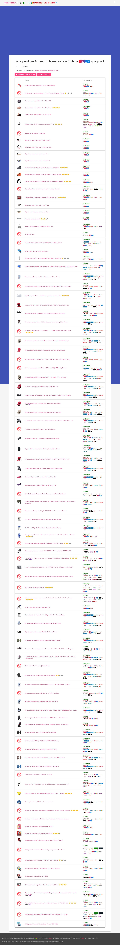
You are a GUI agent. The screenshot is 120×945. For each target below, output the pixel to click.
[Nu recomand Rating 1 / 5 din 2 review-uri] (69, 93)
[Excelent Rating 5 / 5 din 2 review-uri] (58, 124)
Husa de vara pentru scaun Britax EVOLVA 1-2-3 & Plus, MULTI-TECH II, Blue (48, 286)
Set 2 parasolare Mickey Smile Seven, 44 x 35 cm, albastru (42, 868)
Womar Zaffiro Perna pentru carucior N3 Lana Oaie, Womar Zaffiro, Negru (47, 558)
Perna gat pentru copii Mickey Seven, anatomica (39, 802)
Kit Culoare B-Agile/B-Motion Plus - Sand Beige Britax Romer (43, 519)
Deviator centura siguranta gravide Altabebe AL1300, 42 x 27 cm (44, 543)
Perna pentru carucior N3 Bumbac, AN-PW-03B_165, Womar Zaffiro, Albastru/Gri (49, 567)
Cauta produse (29, 938)
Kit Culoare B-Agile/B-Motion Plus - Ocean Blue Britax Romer (43, 528)
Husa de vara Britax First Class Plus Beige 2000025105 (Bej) (43, 412)
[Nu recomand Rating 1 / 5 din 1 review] (66, 258)
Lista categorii (66, 938)
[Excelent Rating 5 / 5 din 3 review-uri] (66, 174)
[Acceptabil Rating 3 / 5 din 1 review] (68, 543)
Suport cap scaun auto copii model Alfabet (37, 161)
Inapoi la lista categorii (26, 74)
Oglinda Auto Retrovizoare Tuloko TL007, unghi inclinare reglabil (44, 181)
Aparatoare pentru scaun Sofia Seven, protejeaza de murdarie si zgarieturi (47, 819)
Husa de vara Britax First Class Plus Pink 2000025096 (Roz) (43, 403)
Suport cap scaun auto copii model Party (37, 205)
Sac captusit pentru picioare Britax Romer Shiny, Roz (40, 477)
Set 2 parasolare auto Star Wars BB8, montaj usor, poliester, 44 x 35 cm (46, 914)
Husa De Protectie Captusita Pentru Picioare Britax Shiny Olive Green (45, 494)
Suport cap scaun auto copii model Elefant (37, 140)
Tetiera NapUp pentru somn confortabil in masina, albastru (42, 189)
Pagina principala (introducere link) (13, 938)
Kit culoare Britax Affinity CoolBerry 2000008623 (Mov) (41, 749)
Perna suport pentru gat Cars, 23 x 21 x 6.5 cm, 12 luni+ (41, 885)
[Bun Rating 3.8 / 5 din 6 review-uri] (45, 219)
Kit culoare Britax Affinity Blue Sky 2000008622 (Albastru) (42, 766)
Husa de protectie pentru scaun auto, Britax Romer (40, 675)
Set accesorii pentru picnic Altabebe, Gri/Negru (38, 774)
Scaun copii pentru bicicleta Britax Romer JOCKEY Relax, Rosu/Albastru (46, 718)
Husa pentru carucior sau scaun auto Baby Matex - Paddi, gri (43, 258)
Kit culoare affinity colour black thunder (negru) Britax (40, 732)
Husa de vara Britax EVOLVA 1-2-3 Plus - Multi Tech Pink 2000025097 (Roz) (47, 359)
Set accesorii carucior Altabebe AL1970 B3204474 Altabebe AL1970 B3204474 (48, 551)
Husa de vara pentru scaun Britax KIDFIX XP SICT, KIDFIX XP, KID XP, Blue (47, 684)
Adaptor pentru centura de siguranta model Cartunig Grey (42, 167)
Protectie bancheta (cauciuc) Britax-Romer (37, 666)
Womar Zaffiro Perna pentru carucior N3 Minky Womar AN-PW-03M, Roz (46, 903)
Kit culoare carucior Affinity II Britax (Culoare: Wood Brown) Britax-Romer (46, 322)
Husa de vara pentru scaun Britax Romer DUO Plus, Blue (42, 693)
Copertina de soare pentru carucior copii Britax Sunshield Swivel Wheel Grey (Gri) (49, 420)
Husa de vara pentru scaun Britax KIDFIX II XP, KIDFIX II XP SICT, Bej (45, 377)
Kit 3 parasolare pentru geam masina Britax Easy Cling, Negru (43, 242)
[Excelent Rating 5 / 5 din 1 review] (56, 107)
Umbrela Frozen (29, 234)
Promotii (56, 938)
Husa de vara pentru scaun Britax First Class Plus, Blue (41, 701)
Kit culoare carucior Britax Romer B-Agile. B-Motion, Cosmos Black (44, 615)
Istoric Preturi (10, 3)
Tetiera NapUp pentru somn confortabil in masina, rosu (41, 197)
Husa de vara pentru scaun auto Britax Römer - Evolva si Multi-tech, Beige (47, 340)
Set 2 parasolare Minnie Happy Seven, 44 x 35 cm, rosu (41, 860)
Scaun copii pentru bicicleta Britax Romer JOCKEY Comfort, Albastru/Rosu (47, 724)
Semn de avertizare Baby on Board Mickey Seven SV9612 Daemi (44, 793)
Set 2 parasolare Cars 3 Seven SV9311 (36, 876)
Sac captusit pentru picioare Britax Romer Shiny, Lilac (41, 485)
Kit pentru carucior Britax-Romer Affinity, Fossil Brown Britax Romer (45, 757)
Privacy (88, 938)
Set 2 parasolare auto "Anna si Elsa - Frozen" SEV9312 (41, 924)
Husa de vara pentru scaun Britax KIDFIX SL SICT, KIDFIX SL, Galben (45, 368)
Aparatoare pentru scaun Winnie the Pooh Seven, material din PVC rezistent (47, 810)
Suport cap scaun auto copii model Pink (36, 154)
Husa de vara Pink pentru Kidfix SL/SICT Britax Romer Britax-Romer (45, 350)
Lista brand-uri (78, 938)
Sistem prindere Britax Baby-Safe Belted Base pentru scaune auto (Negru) (47, 784)
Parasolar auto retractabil (32, 219)
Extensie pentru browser (44, 3)
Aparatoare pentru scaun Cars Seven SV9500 (38, 833)
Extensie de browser (44, 938)
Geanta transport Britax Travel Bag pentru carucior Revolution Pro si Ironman (48, 395)
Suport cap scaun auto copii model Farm (37, 212)
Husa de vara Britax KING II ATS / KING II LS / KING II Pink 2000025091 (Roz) (48, 330)
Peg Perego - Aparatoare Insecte (34, 587)
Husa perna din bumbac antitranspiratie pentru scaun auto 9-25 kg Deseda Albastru (49, 535)
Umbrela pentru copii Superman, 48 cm (36, 251)
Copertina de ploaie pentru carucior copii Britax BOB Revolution (43, 468)
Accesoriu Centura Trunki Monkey (35, 133)
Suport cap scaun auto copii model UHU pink (38, 147)
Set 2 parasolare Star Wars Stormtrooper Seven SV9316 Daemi (44, 840)
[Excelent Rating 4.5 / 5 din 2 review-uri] (66, 295)
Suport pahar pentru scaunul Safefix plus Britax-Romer (41, 632)
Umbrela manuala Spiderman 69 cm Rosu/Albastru (40, 85)
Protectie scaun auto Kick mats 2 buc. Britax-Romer (40, 429)
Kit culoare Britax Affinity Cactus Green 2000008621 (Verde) (42, 640)
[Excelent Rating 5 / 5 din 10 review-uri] (64, 167)
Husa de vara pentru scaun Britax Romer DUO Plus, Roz (41, 386)
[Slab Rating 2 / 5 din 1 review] (60, 675)
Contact (96, 938)
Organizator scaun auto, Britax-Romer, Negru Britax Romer (42, 449)
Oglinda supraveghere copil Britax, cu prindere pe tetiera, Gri (43, 296)
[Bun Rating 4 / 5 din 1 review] (30, 536)
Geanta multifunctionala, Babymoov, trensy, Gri (39, 226)
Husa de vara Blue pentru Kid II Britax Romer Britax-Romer (42, 277)
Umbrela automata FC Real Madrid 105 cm (37, 607)
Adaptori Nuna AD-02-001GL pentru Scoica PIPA (39, 124)
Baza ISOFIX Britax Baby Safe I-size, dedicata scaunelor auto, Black (45, 313)
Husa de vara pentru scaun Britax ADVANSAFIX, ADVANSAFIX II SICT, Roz (47, 459)
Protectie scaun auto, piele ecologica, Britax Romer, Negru (42, 438)
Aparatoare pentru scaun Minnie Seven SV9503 (39, 826)
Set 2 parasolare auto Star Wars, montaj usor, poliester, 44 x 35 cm (45, 850)
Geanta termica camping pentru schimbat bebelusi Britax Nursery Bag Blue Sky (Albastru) (51, 266)
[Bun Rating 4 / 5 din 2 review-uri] (57, 833)
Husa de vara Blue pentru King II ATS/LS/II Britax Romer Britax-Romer (45, 511)
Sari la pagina (44, 74)
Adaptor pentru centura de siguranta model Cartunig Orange (43, 174)
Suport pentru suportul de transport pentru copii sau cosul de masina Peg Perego (49, 576)
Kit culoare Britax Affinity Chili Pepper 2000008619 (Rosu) (42, 740)
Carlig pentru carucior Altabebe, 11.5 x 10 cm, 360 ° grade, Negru (44, 93)
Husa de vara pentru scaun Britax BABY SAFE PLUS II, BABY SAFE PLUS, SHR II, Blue (51, 710)
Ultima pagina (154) (53, 70)
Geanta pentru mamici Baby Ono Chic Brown (38, 108)
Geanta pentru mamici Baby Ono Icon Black (38, 114)
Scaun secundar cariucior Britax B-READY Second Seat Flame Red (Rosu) (47, 305)
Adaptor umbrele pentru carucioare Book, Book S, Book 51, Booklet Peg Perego (48, 598)
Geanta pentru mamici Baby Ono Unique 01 (38, 101)
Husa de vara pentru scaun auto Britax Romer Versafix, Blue (43, 623)
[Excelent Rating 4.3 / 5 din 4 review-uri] (68, 181)
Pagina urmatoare (40, 70)
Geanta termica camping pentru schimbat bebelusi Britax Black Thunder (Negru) (48, 649)
